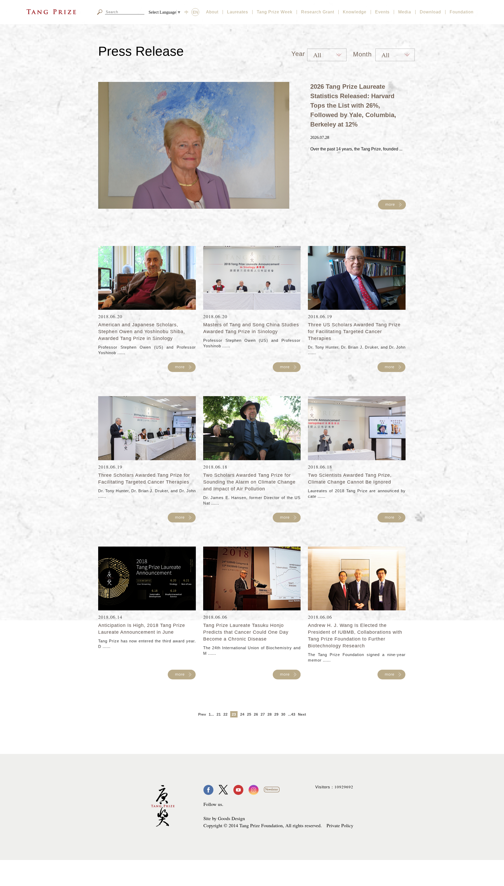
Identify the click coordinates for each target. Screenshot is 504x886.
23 (234, 714)
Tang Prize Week (274, 12)
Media (404, 12)
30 (283, 714)
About (212, 12)
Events (382, 12)
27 (263, 714)
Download (430, 12)
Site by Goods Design (224, 818)
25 (249, 714)
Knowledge (354, 12)
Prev (202, 714)
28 (269, 714)
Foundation (462, 12)
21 (219, 714)
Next (302, 714)
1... (211, 714)
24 (242, 714)
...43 (291, 714)
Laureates (237, 12)
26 (256, 714)
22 (225, 714)
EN (195, 12)
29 (276, 714)
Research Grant (317, 12)
